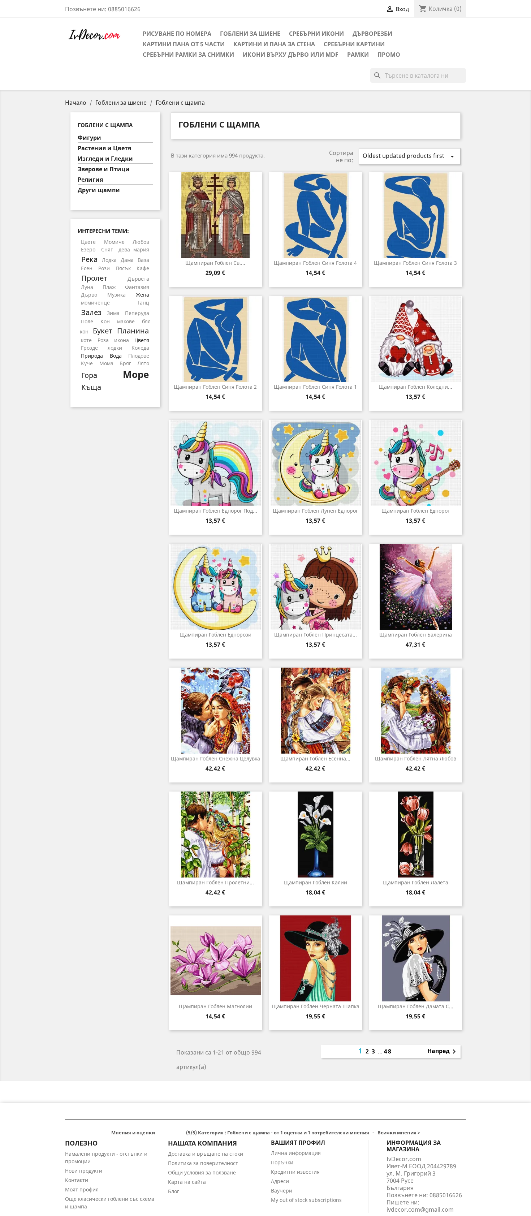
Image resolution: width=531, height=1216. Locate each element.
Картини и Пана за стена (274, 44)
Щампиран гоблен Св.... (215, 262)
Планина (133, 330)
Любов (141, 241)
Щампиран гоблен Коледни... (415, 386)
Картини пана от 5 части (184, 44)
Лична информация (296, 1153)
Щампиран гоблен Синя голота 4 (315, 262)
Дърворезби (372, 34)
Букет (102, 330)
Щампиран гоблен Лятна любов (415, 758)
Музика (116, 294)
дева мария (133, 249)
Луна (87, 287)
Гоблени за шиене (250, 34)
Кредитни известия (295, 1171)
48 (388, 1051)
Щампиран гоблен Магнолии (215, 1006)
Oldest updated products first (410, 156)
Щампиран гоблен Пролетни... (215, 882)
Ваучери (281, 1190)
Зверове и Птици (104, 169)
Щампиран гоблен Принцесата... (315, 634)
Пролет (94, 278)
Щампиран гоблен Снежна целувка (215, 758)
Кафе (143, 268)
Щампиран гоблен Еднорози (215, 634)
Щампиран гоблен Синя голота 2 (215, 386)
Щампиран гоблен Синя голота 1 (315, 386)
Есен (86, 268)
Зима (113, 313)
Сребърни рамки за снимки (188, 55)
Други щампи (99, 190)
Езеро (88, 249)
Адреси (280, 1181)
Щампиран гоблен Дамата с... (415, 1006)
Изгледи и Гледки (105, 159)
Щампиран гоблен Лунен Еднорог (315, 510)
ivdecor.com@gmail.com (420, 1209)
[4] (176, 1133)
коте (86, 340)
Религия (90, 180)
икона (121, 340)
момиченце (95, 302)
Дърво (89, 294)
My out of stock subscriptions (306, 1199)
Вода (116, 355)
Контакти (76, 1180)
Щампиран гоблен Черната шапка (315, 1006)
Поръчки (282, 1162)
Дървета (138, 278)
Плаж (109, 287)
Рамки (358, 55)
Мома (106, 363)
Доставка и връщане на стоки (205, 1153)
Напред (442, 1051)
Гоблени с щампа (105, 125)
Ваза (143, 259)
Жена (142, 294)
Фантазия (137, 287)
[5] (182, 1133)
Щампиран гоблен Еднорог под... (215, 510)
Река (89, 259)
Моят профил (82, 1189)
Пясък (123, 268)
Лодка (109, 259)
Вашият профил (298, 1143)
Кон (105, 321)
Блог (173, 1191)
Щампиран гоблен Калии (315, 882)
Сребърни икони (316, 34)
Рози (104, 268)
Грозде (89, 347)
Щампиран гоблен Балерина (415, 634)
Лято (143, 363)
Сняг (107, 249)
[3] (170, 1133)
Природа (92, 355)
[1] (159, 1133)
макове (126, 321)
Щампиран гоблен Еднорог (415, 510)
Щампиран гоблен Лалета (415, 882)
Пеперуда (137, 313)
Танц (143, 302)
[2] (165, 1133)
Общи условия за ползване (202, 1172)
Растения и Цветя (104, 148)
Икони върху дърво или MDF (290, 55)
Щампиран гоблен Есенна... (315, 758)
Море (136, 374)
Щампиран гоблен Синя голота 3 (415, 262)
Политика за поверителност (203, 1163)
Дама (127, 259)
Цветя (141, 340)
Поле (87, 321)
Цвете (88, 241)
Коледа (140, 347)
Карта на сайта (187, 1181)
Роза (103, 340)
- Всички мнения (265, 1132)
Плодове (138, 355)
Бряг (125, 363)
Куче (87, 363)
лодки (115, 347)
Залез (91, 312)
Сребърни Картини (354, 44)
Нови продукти (83, 1170)
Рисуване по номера (177, 34)
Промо (388, 55)
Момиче (114, 241)
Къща (91, 387)
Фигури (89, 138)
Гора (89, 375)
